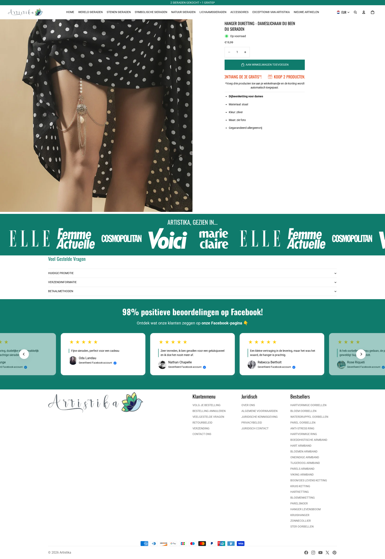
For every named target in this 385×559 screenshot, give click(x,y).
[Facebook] (306, 552)
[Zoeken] (355, 12)
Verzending (201, 428)
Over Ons (248, 405)
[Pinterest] (334, 552)
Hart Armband (300, 445)
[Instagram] (313, 552)
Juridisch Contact (254, 428)
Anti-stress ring (302, 428)
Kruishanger (299, 515)
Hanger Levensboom (305, 509)
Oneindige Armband (304, 457)
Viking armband (302, 474)
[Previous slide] (24, 354)
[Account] (363, 12)
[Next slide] (361, 354)
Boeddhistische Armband (308, 439)
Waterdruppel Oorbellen (309, 416)
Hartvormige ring (303, 434)
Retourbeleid (202, 422)
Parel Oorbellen (302, 422)
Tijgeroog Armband (305, 462)
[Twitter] (327, 552)
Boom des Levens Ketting (308, 480)
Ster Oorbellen (302, 526)
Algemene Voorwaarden (259, 411)
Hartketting (299, 491)
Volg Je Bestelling (206, 405)
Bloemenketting (302, 497)
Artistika (65, 552)
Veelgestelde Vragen (208, 416)
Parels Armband (302, 468)
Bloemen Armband (303, 451)
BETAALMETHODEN (60, 291)
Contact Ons (201, 434)
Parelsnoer (299, 503)
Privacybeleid (251, 422)
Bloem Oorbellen (303, 411)
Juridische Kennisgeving (259, 416)
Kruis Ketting (300, 486)
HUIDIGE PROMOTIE (61, 273)
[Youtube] (320, 552)
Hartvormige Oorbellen (308, 405)
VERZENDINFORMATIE (62, 282)
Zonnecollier (300, 520)
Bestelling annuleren (209, 411)
